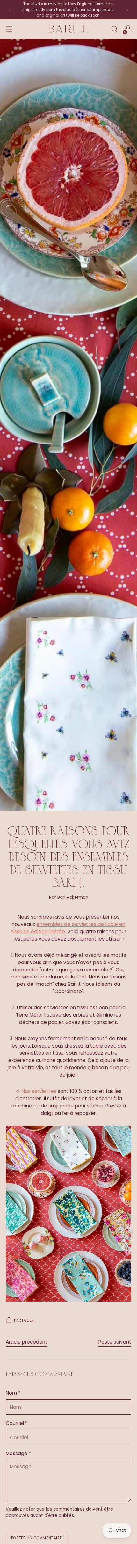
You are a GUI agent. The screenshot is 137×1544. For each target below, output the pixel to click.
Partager (24, 1320)
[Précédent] (10, 9)
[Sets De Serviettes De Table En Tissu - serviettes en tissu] (68, 1214)
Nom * (13, 1392)
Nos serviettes (39, 1091)
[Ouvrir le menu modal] (9, 29)
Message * (18, 1453)
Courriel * (16, 1423)
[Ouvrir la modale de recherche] (114, 29)
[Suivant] (127, 9)
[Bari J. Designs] (68, 29)
